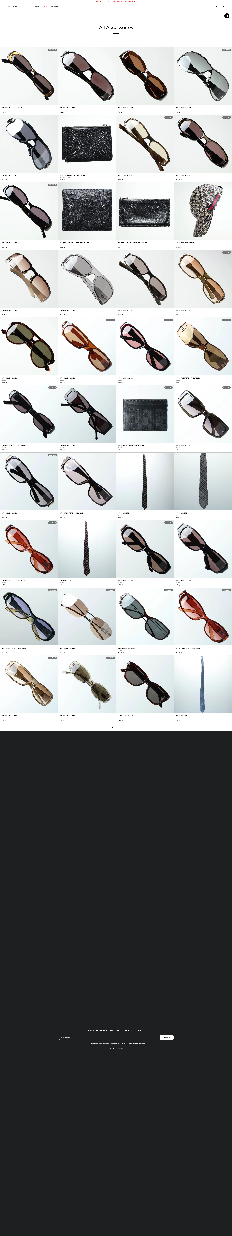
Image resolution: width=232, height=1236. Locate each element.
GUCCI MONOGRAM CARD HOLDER (145, 418)
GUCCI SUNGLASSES (87, 81)
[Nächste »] (123, 727)
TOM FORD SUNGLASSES (145, 689)
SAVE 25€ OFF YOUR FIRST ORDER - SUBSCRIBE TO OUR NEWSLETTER (116, 1)
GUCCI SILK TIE (145, 486)
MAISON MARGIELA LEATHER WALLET (87, 148)
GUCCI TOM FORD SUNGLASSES (29, 81)
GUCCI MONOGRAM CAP (203, 216)
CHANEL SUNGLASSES (145, 621)
